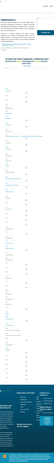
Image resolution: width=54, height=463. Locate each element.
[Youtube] (31, 430)
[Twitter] (26, 430)
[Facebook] (18, 430)
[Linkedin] (22, 430)
